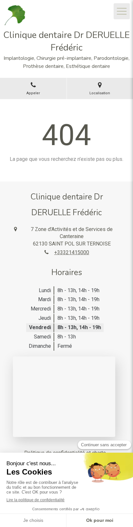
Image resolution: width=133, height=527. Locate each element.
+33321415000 (71, 252)
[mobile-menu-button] (122, 11)
